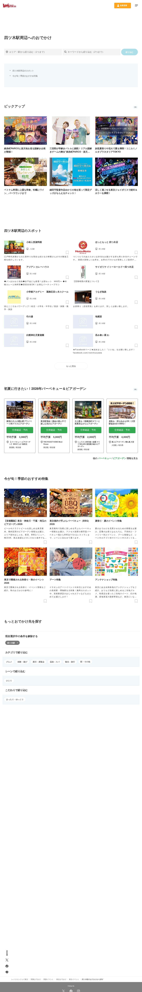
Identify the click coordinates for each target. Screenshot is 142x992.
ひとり (9, 680)
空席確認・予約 (20, 430)
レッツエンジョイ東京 (19, 979)
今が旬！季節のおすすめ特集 (25, 75)
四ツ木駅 (11, 642)
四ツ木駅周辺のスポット (23, 70)
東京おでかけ (61, 979)
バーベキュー (104, 458)
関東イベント (49, 979)
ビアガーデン (119, 458)
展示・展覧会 (38, 661)
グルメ (9, 661)
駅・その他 (85, 661)
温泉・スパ (55, 661)
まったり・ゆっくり (15, 699)
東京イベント (74, 979)
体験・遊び (22, 661)
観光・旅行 (70, 661)
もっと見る (71, 366)
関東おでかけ (36, 979)
